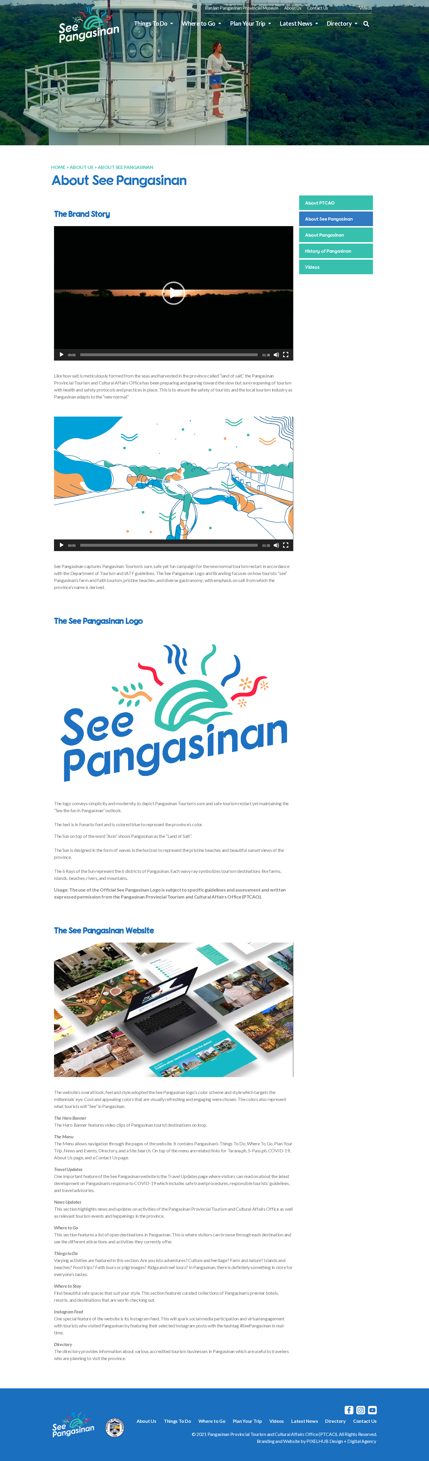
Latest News (296, 23)
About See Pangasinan (329, 219)
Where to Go (198, 23)
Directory (339, 23)
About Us (292, 8)
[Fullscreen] (286, 355)
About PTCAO (320, 203)
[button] (366, 24)
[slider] (169, 354)
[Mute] (276, 355)
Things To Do (151, 23)
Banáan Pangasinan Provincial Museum (241, 8)
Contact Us (317, 8)
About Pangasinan (324, 235)
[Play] (61, 355)
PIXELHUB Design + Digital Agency (341, 1441)
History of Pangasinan (328, 251)
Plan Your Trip (247, 23)
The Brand (343, 8)
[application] (173, 293)
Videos (365, 8)
